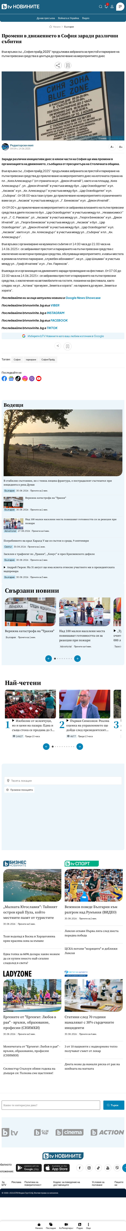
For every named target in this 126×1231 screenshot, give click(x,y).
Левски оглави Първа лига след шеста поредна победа (91, 933)
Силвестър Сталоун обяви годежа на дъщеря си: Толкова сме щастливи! (29, 1070)
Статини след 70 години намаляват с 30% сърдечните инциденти (89, 1022)
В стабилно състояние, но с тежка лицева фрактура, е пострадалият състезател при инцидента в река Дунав (58, 482)
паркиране (31, 359)
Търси (114, 1105)
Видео (85, 18)
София (17, 359)
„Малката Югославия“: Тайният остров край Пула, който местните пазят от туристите (30, 912)
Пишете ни (119, 1183)
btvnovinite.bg (114, 138)
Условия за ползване (98, 1183)
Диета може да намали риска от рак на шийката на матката (92, 1066)
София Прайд (48, 359)
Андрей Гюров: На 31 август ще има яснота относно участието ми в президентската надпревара (59, 569)
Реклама (16, 1182)
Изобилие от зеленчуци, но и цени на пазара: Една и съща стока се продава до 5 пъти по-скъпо (32, 725)
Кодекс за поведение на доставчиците (66, 1183)
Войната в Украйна (68, 18)
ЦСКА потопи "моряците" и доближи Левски (91, 951)
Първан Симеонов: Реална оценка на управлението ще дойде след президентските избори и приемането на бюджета (87, 725)
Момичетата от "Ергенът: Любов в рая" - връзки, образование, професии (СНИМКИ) (31, 1050)
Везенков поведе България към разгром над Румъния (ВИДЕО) (91, 909)
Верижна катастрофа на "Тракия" (45, 497)
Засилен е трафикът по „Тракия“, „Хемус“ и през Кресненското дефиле (49, 554)
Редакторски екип (21, 145)
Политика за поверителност (32, 1183)
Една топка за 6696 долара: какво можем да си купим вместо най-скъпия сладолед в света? (31, 958)
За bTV (4, 1183)
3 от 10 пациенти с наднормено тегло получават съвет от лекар (91, 1048)
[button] (48, 658)
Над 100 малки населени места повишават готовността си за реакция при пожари (70, 521)
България (69, 26)
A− (112, 146)
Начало (57, 26)
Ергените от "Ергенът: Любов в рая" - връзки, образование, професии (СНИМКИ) (29, 1022)
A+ (121, 146)
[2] (106, 7)
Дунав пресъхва (46, 18)
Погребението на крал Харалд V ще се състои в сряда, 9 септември (46, 540)
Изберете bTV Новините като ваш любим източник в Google (66, 336)
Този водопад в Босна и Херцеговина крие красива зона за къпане (29, 938)
